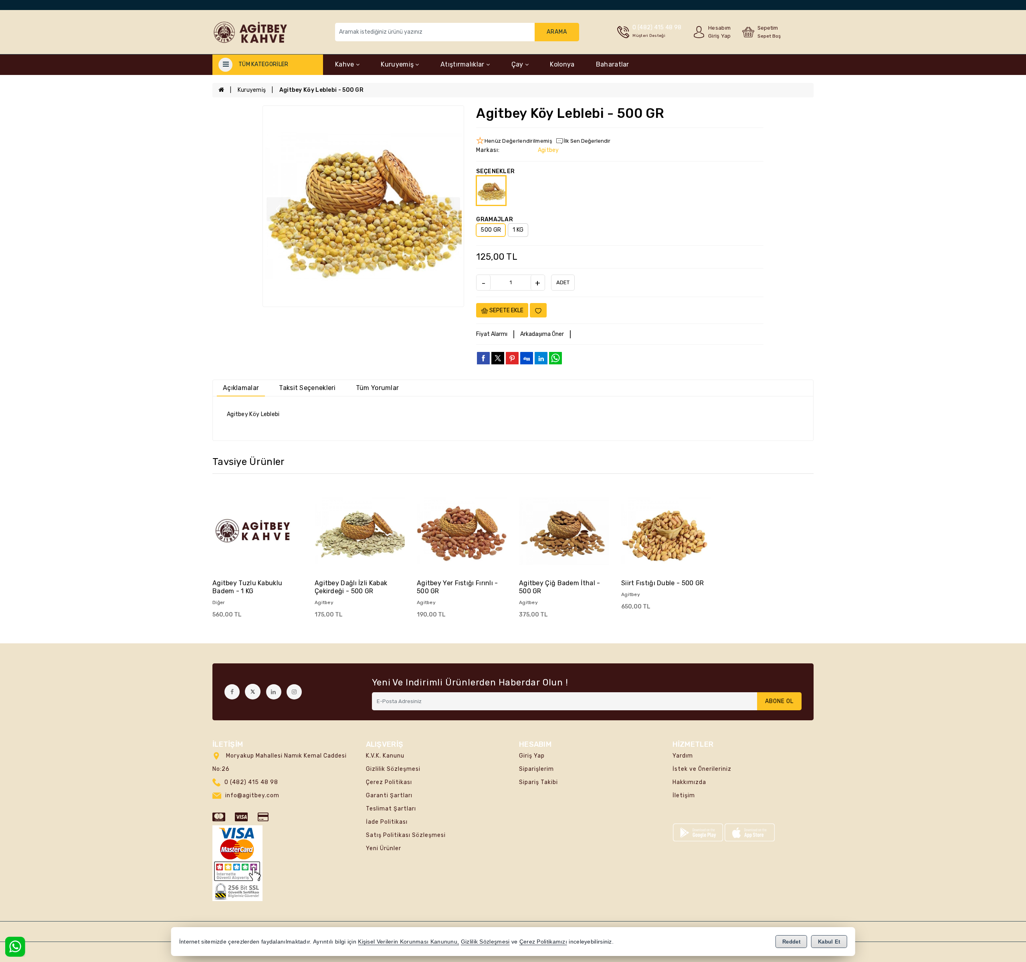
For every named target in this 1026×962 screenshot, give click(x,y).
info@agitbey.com (252, 795)
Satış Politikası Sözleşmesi (406, 835)
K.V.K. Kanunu (385, 755)
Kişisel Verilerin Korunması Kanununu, (408, 942)
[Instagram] (294, 691)
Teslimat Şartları (391, 808)
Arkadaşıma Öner (542, 334)
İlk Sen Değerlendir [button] (586, 141)
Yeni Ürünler (383, 848)
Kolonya (562, 64)
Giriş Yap (532, 755)
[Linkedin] (273, 691)
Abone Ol (779, 701)
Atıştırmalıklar (463, 64)
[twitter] (497, 358)
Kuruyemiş (398, 64)
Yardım (683, 755)
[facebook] (483, 358)
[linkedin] (541, 358)
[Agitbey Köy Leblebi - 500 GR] (363, 206)
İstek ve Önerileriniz (702, 769)
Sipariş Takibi (538, 782)
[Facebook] (232, 691)
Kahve (345, 64)
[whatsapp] (555, 358)
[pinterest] (512, 358)
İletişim (684, 795)
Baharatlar (612, 64)
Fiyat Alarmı (491, 334)
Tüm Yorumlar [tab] (377, 388)
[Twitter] (253, 691)
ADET (563, 282)
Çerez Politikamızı (543, 942)
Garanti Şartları (389, 795)
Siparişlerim (536, 769)
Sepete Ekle (505, 310)
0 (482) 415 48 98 (251, 782)
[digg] (526, 358)
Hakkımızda (689, 782)
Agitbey (548, 150)
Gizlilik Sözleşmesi (393, 769)
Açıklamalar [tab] (241, 388)
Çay (518, 64)
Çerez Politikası (389, 782)
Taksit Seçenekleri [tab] (307, 388)
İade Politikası (387, 822)
